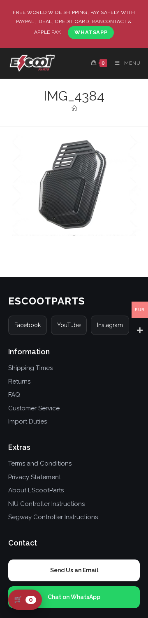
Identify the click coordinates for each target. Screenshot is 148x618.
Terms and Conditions (40, 463)
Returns (19, 381)
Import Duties (27, 421)
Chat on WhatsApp (74, 597)
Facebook (27, 325)
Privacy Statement (34, 477)
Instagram (110, 325)
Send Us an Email (74, 570)
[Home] (74, 108)
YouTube (69, 325)
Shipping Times (30, 368)
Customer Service (34, 408)
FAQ (14, 394)
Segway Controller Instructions (53, 517)
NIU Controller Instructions (46, 504)
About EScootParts (36, 490)
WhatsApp (90, 32)
